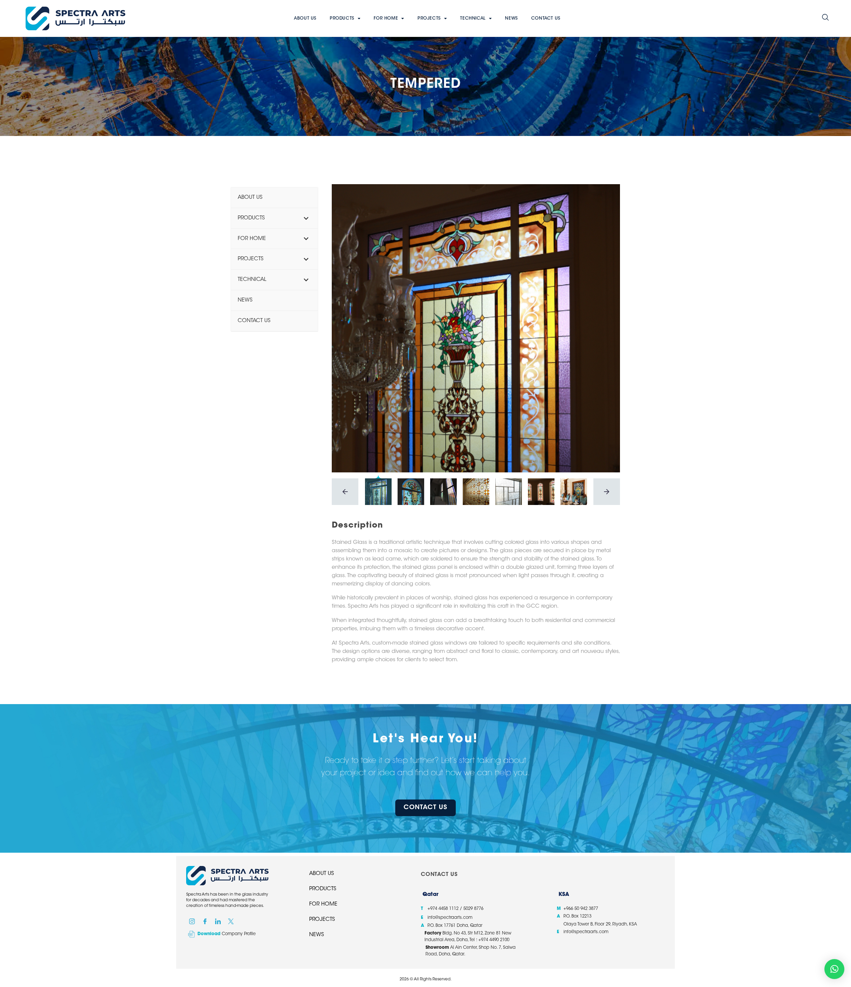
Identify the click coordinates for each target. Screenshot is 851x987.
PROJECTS (429, 18)
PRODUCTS (342, 18)
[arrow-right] (606, 491)
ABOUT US (305, 18)
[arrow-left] (345, 491)
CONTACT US (545, 18)
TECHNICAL (472, 18)
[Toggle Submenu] (306, 218)
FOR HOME (386, 18)
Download (208, 934)
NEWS (511, 18)
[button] (825, 19)
